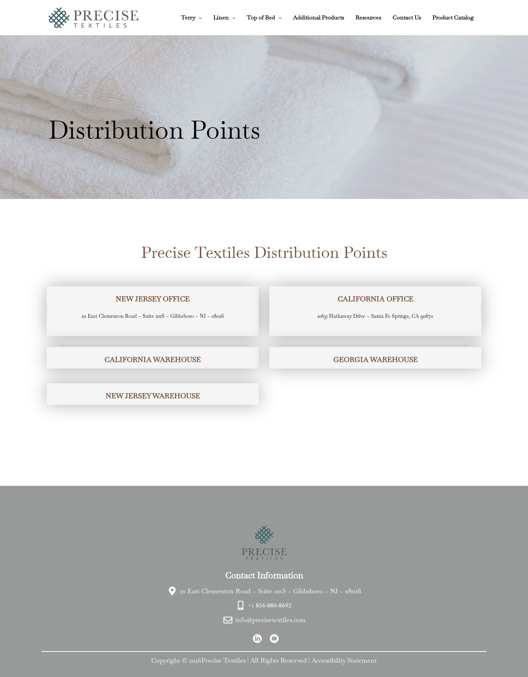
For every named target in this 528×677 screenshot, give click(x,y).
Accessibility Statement (344, 660)
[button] (198, 17)
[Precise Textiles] (93, 17)
